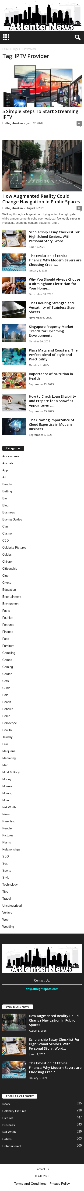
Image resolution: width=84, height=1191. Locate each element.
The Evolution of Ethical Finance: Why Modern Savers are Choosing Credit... (55, 260)
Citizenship (9, 568)
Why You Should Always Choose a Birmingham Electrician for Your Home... (54, 283)
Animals (7, 463)
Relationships (11, 849)
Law (5, 744)
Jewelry (7, 737)
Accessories (10, 456)
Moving (7, 793)
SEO (5, 856)
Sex (5, 863)
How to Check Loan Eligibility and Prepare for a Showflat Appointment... (52, 400)
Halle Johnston (12, 123)
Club (5, 575)
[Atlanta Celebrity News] (42, 15)
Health (6, 702)
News (6, 814)
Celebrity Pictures (14, 547)
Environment (10, 603)
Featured (8, 625)
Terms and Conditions (30, 1183)
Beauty (7, 484)
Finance (7, 632)
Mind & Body (11, 772)
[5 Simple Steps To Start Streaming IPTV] (42, 85)
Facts (6, 610)
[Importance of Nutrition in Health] (14, 380)
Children (7, 561)
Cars (5, 526)
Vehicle (7, 912)
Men (5, 765)
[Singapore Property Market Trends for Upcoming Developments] (14, 333)
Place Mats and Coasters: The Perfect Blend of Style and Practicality (53, 354)
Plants (6, 842)
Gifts (5, 681)
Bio (4, 498)
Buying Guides (12, 519)
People (7, 828)
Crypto (6, 582)
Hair (5, 695)
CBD (5, 540)
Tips (5, 891)
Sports (6, 870)
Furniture (8, 646)
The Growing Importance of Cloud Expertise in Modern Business (51, 424)
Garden (7, 674)
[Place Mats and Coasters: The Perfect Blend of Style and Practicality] (14, 357)
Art (4, 477)
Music (6, 800)
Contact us (42, 1169)
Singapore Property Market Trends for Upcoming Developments (51, 331)
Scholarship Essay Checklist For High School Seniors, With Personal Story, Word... (54, 236)
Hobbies (7, 709)
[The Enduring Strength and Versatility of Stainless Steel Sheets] (14, 309)
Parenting (8, 821)
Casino (7, 533)
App (5, 470)
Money (6, 779)
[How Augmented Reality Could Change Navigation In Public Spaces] (42, 165)
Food (5, 639)
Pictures (8, 835)
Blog (5, 505)
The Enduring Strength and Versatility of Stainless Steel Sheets (52, 307)
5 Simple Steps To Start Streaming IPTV (40, 114)
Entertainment (11, 596)
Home (5, 49)
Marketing (9, 758)
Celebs (7, 554)
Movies (7, 786)
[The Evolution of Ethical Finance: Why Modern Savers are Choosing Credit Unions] (14, 262)
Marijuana (8, 751)
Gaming (7, 667)
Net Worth (9, 807)
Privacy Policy (59, 1183)
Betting (7, 491)
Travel (6, 898)
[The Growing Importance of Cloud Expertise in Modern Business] (14, 426)
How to (7, 730)
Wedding (8, 926)
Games (7, 660)
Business (8, 512)
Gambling (8, 653)
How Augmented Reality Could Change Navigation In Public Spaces (41, 199)
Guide (6, 688)
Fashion (7, 617)
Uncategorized (12, 905)
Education (9, 589)
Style (5, 877)
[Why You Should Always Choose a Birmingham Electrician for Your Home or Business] (14, 285)
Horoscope (9, 723)
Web (5, 919)
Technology (10, 884)
